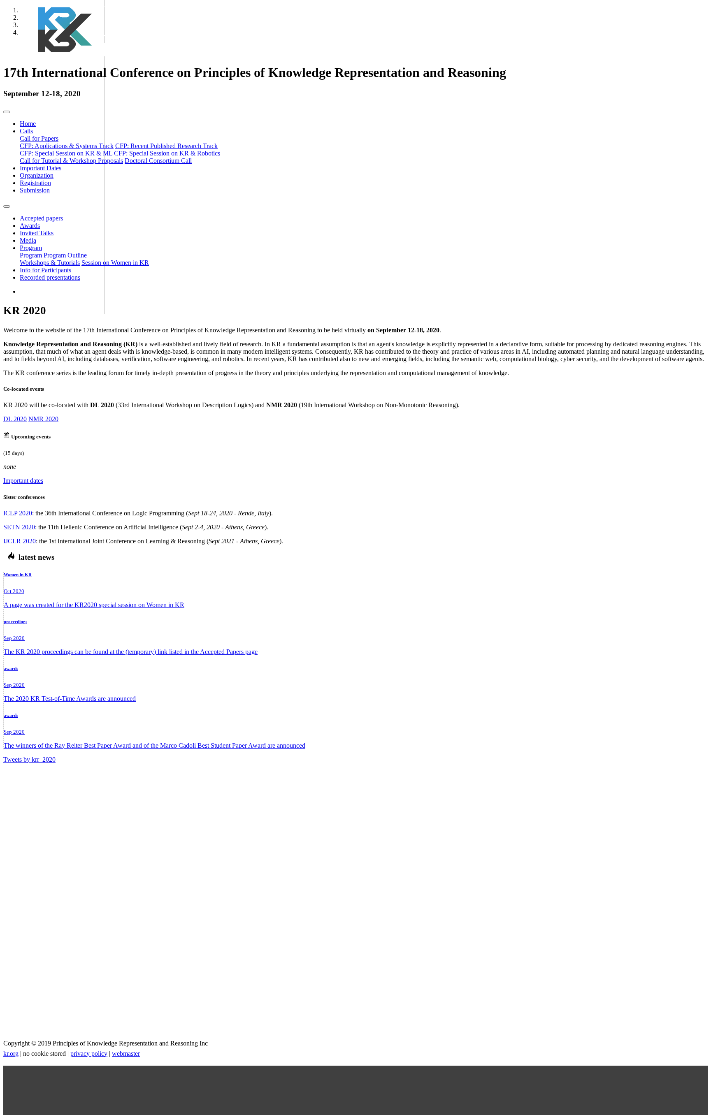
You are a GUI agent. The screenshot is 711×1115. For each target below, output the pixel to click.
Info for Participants (45, 270)
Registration (35, 182)
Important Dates (40, 168)
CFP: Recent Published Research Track (166, 145)
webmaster (126, 1053)
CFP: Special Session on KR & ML (66, 153)
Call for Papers (39, 138)
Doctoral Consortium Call (158, 160)
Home (28, 123)
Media (28, 240)
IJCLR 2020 (19, 541)
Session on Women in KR (115, 262)
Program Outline (65, 255)
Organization (36, 175)
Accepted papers (41, 218)
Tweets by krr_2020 (29, 759)
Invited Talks (36, 232)
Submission (35, 190)
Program (31, 255)
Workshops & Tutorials (50, 262)
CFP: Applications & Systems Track (67, 145)
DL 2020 (15, 418)
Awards (30, 225)
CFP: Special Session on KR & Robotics (167, 153)
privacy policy (88, 1053)
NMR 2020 (43, 418)
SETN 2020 (19, 527)
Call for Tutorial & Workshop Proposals (71, 160)
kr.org (11, 1053)
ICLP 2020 (17, 513)
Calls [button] (26, 130)
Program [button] (31, 247)
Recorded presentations (50, 277)
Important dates (23, 480)
